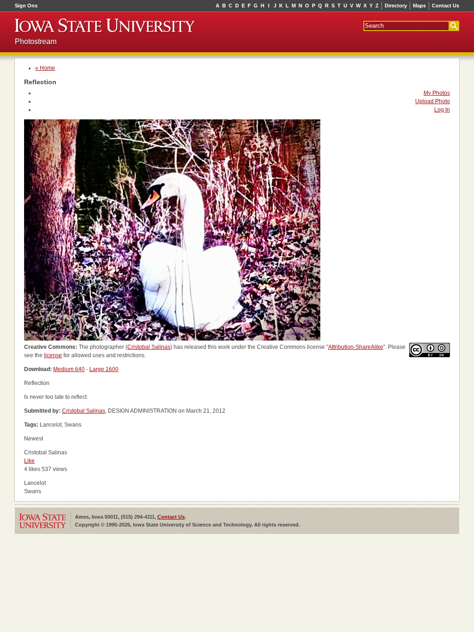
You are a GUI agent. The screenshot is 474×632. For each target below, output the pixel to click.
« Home (45, 68)
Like (29, 461)
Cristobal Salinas (148, 347)
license (53, 355)
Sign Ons (26, 5)
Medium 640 (69, 369)
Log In (442, 109)
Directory (396, 5)
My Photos (437, 93)
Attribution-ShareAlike (355, 347)
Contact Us (445, 5)
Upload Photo (432, 101)
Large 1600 (103, 369)
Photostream (35, 41)
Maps (419, 5)
